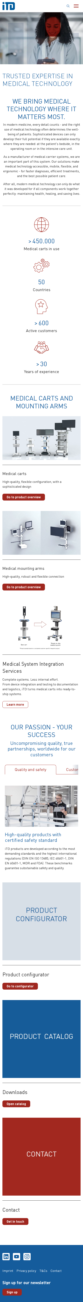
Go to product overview (24, 497)
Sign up (12, 1292)
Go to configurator (20, 986)
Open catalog (16, 1104)
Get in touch (15, 1221)
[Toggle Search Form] (68, 6)
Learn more (15, 704)
